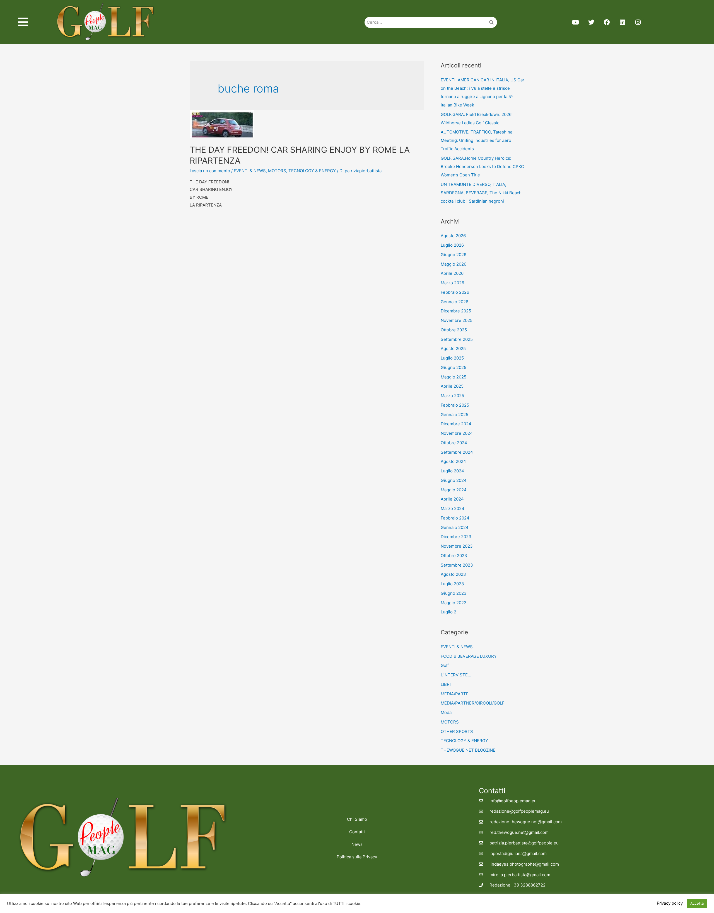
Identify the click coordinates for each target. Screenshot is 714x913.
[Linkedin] (622, 22)
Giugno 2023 (454, 593)
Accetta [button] (697, 903)
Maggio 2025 (453, 377)
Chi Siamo (357, 819)
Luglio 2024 (452, 471)
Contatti (357, 831)
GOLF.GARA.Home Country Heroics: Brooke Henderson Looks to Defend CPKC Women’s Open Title (482, 167)
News (357, 844)
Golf (445, 665)
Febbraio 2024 (455, 518)
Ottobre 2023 (454, 555)
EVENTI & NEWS (250, 170)
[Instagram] (638, 22)
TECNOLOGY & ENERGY (312, 170)
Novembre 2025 (456, 320)
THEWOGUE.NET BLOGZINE (468, 750)
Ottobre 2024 (454, 442)
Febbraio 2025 (455, 405)
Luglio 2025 (452, 358)
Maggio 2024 (454, 489)
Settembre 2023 (457, 565)
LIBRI (446, 684)
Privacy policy (670, 903)
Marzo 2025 (452, 395)
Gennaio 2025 (454, 414)
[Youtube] (576, 22)
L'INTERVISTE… (456, 675)
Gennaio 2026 (454, 301)
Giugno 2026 (453, 254)
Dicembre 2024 (456, 423)
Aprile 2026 (452, 273)
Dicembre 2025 (456, 311)
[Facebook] (607, 22)
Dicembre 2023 (456, 536)
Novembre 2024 (457, 433)
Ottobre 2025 (454, 329)
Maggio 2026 (453, 264)
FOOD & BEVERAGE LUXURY (469, 656)
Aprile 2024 (452, 499)
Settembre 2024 (457, 452)
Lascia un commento (210, 170)
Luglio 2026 (452, 245)
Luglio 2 (448, 612)
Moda (446, 712)
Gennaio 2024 (455, 527)
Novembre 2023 (457, 546)
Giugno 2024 (454, 480)
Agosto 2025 (453, 348)
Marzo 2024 (452, 508)
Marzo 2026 (452, 282)
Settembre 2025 (457, 339)
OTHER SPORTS (457, 731)
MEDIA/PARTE (455, 693)
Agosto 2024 (453, 461)
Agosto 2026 (453, 235)
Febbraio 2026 (455, 292)
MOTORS (277, 170)
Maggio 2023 (454, 602)
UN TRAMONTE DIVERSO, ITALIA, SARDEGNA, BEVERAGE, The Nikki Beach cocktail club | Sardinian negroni (481, 193)
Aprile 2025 (452, 386)
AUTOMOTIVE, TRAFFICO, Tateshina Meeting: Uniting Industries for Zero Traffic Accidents (476, 140)
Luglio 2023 (452, 583)
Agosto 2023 (453, 574)
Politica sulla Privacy (357, 856)
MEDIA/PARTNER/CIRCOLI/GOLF (473, 703)
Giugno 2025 (453, 367)
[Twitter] (591, 22)
